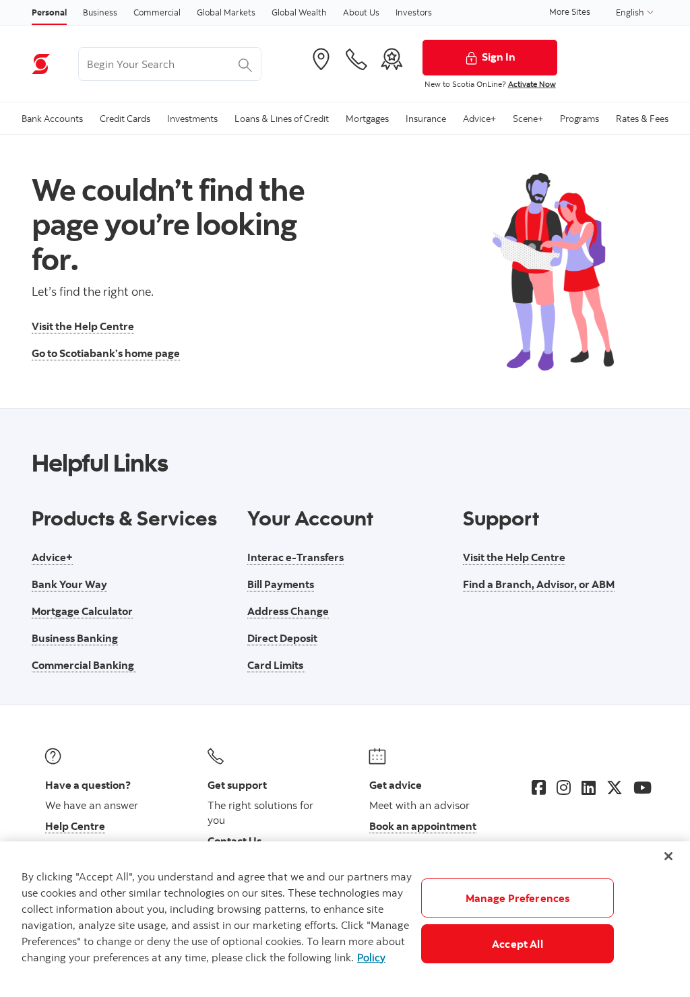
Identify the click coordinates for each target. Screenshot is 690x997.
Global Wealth (299, 12)
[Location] (321, 59)
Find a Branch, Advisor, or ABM (539, 584)
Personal (49, 12)
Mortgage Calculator (82, 611)
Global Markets (226, 12)
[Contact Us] (356, 59)
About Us (361, 12)
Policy (371, 957)
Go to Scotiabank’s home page (106, 353)
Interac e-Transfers (295, 557)
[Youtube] (642, 787)
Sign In (498, 56)
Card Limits (276, 665)
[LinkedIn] (589, 787)
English (631, 12)
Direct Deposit (282, 638)
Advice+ (52, 557)
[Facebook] (539, 787)
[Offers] (391, 59)
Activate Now (532, 84)
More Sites (569, 11)
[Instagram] (564, 787)
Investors (414, 12)
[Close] (668, 856)
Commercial (157, 12)
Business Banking (75, 638)
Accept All (517, 944)
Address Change (288, 611)
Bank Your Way (69, 584)
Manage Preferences (518, 898)
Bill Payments (280, 584)
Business (100, 12)
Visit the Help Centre (83, 326)
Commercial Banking (84, 665)
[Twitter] (614, 787)
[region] (345, 919)
